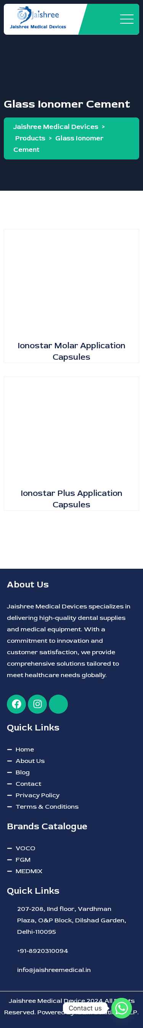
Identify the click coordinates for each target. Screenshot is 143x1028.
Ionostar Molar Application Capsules (71, 351)
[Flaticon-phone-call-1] (58, 704)
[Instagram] (37, 704)
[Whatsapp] (121, 1008)
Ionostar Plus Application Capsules (71, 499)
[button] (71, 269)
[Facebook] (16, 704)
